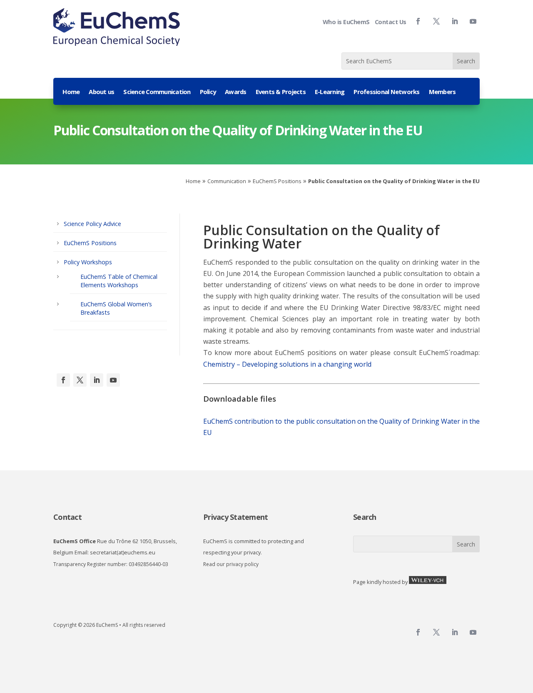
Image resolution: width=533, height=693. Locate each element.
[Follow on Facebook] (418, 21)
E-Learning (330, 92)
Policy (208, 92)
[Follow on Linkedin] (454, 21)
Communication (226, 181)
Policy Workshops (88, 262)
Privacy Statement (235, 517)
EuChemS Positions (277, 181)
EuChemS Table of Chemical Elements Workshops (118, 281)
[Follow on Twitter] (436, 21)
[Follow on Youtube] (473, 21)
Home (71, 92)
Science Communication (156, 92)
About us (101, 92)
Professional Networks (386, 92)
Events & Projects (281, 92)
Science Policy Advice (92, 224)
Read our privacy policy (231, 564)
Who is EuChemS (346, 22)
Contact (67, 517)
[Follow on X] (80, 380)
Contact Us (390, 22)
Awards (236, 92)
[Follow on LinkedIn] (96, 380)
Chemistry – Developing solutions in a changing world (287, 364)
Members (442, 92)
